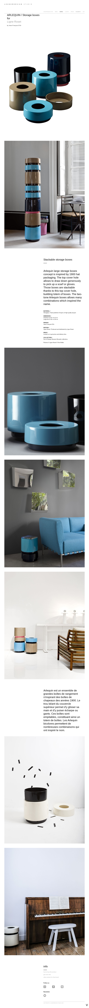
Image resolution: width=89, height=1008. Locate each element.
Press (72, 11)
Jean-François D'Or (48, 11)
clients (67, 11)
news (56, 11)
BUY (84, 11)
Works (61, 11)
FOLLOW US (78, 11)
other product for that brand (51, 977)
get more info (47, 974)
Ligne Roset (14, 21)
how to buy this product (49, 972)
